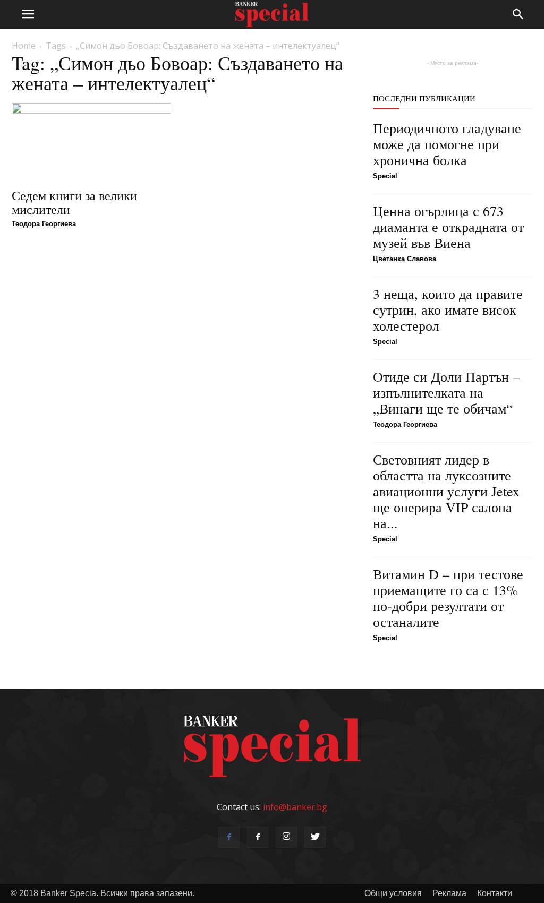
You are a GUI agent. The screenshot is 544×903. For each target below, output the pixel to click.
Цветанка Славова (404, 259)
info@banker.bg (295, 807)
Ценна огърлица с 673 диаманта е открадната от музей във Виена (448, 227)
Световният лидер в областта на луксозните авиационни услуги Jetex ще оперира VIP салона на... (446, 491)
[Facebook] (229, 837)
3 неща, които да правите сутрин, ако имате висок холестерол (448, 309)
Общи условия (393, 893)
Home (24, 45)
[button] (518, 14)
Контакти (494, 893)
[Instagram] (286, 837)
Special (385, 176)
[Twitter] (315, 837)
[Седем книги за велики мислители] (91, 142)
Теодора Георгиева (44, 224)
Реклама (449, 893)
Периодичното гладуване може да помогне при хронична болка (447, 144)
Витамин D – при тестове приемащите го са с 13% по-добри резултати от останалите (448, 598)
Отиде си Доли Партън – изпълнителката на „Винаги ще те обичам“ (446, 392)
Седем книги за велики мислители (74, 202)
